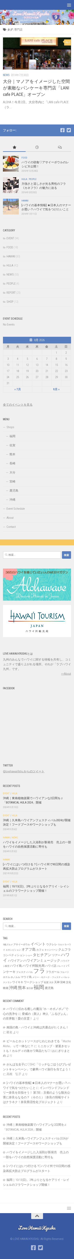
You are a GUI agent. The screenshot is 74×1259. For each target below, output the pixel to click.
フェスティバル (24, 972)
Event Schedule (16, 508)
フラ (39, 971)
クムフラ (64, 949)
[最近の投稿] (37, 147)
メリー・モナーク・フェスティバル (49, 977)
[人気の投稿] (14, 147)
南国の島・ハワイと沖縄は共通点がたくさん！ (38, 1027)
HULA (24, 179)
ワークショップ (33, 982)
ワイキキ (17, 982)
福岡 (12, 436)
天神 (57, 982)
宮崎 (12, 481)
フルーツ (64, 972)
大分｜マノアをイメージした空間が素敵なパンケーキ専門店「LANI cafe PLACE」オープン (36, 88)
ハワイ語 (50, 965)
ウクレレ (51, 944)
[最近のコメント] (59, 147)
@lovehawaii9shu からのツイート (23, 771)
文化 (68, 982)
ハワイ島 (16, 966)
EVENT (10, 238)
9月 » (56, 389)
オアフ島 (29, 949)
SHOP (10, 301)
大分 (12, 472)
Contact (11, 527)
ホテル (6, 977)
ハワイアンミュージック (41, 960)
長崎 (12, 463)
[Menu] (69, 5)
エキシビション (13, 950)
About (10, 518)
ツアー (56, 955)
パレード (61, 966)
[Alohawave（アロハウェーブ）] (37, 599)
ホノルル (15, 977)
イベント (38, 944)
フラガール (53, 971)
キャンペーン (51, 950)
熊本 (12, 454)
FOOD (24, 157)
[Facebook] (62, 130)
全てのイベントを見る (18, 404)
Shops (10, 427)
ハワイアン (15, 960)
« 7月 (17, 389)
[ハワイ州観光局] (37, 636)
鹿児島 (13, 490)
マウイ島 (26, 977)
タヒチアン (42, 955)
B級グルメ (8, 944)
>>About (66, 673)
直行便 (29, 988)
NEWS (6, 75)
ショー (29, 955)
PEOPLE (33, 179)
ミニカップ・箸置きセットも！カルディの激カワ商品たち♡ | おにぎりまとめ (36, 1050)
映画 (5, 988)
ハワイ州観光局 (33, 966)
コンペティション (14, 955)
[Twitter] (68, 130)
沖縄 (12, 499)
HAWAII (25, 200)
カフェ (40, 949)
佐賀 (12, 445)
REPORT (11, 292)
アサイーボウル (21, 944)
